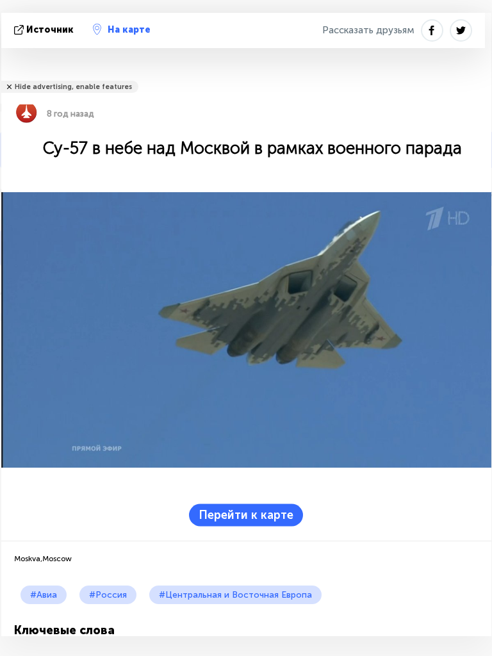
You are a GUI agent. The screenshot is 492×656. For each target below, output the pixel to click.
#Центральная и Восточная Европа (235, 594)
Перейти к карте (246, 515)
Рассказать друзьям (368, 30)
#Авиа (43, 594)
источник (50, 29)
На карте (129, 29)
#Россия (108, 594)
